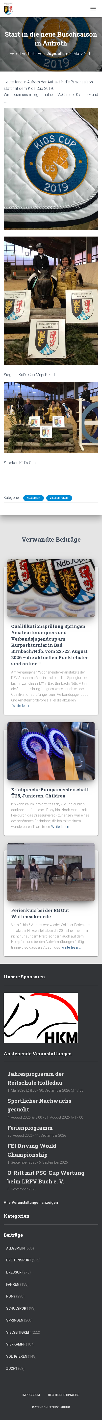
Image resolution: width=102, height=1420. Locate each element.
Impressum (31, 1395)
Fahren (12, 1284)
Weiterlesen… (22, 706)
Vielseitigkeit (59, 498)
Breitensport (18, 1260)
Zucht (11, 1369)
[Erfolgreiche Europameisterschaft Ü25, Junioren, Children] (51, 751)
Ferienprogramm (30, 1127)
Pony (10, 1296)
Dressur (14, 1272)
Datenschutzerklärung (51, 1407)
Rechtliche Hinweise (63, 1395)
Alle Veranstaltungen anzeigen (31, 1202)
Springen (14, 1320)
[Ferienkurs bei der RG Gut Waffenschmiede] (51, 872)
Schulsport (17, 1308)
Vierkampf (15, 1344)
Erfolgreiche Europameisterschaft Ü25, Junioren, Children (50, 793)
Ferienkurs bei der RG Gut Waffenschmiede (40, 913)
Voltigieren (16, 1356)
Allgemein (33, 498)
